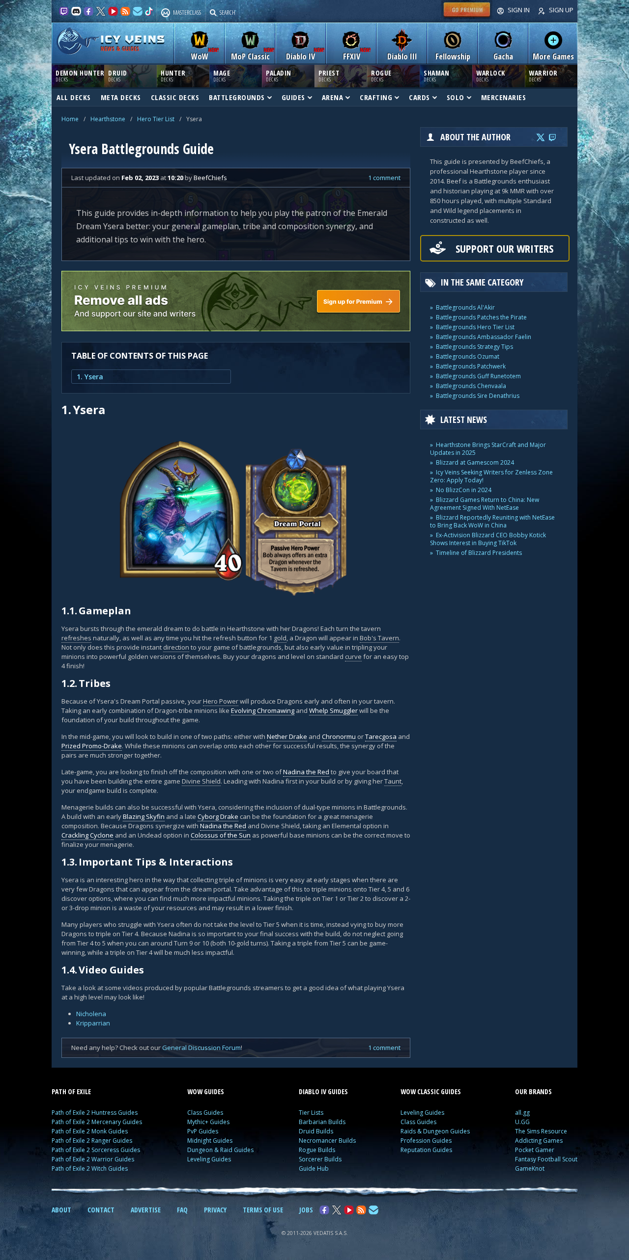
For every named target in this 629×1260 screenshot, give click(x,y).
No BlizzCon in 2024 (463, 490)
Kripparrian (93, 1023)
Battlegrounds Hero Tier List (475, 327)
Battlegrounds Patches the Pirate (481, 317)
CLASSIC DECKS (175, 97)
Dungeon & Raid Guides (220, 1150)
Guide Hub (314, 1168)
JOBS (306, 1209)
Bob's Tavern (379, 637)
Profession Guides (426, 1140)
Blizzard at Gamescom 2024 (475, 462)
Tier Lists (311, 1112)
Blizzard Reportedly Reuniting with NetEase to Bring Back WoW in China (492, 521)
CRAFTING (376, 97)
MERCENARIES (503, 97)
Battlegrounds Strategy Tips (474, 346)
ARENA (332, 97)
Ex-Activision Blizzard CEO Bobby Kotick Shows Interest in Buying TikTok (488, 539)
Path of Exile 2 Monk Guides (90, 1131)
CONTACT (100, 1209)
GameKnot (529, 1168)
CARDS (419, 97)
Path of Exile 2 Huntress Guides (95, 1112)
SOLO (455, 97)
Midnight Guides (209, 1140)
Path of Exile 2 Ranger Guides (92, 1140)
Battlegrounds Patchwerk (471, 366)
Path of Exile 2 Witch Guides (90, 1168)
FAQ (182, 1209)
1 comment (384, 177)
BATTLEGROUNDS (237, 97)
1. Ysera (90, 376)
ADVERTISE (146, 1209)
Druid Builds (316, 1131)
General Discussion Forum (201, 1047)
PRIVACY (215, 1209)
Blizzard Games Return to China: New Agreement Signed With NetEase (484, 504)
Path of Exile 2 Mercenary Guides (97, 1122)
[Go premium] (466, 16)
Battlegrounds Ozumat (467, 356)
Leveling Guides (209, 1159)
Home (70, 119)
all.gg (522, 1112)
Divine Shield (201, 781)
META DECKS (121, 97)
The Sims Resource (541, 1131)
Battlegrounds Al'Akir (465, 307)
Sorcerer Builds (320, 1159)
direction (176, 647)
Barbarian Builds (322, 1122)
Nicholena (91, 1013)
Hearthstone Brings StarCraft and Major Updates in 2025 (488, 449)
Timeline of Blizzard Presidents (479, 553)
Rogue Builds (317, 1150)
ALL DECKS (74, 97)
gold (280, 637)
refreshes (76, 637)
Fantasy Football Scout (546, 1159)
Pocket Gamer (534, 1150)
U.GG (522, 1122)
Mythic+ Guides (208, 1122)
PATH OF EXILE (71, 1091)
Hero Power (220, 701)
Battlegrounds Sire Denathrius (477, 396)
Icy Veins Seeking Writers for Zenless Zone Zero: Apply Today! (491, 476)
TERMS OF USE (263, 1209)
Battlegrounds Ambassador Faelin (483, 337)
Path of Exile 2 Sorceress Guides (96, 1150)
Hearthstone (107, 119)
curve (353, 656)
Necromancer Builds (327, 1140)
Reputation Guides (426, 1150)
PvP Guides (202, 1131)
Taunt (392, 781)
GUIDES (293, 97)
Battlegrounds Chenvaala (471, 386)
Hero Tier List (155, 119)
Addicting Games (539, 1140)
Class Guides (205, 1112)
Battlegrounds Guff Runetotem (478, 376)
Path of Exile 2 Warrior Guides (93, 1159)
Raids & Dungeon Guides (435, 1131)
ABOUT (61, 1209)
